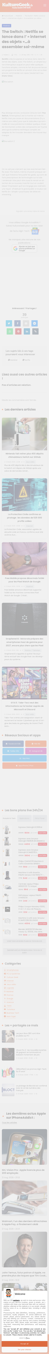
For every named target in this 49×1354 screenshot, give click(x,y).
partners (16, 1300)
